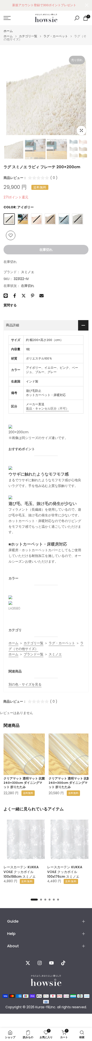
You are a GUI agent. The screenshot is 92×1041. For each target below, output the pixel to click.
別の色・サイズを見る (25, 684)
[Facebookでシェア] (15, 296)
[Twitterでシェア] (23, 296)
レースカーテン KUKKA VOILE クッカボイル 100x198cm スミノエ (21, 872)
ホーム (8, 31)
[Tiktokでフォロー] (63, 963)
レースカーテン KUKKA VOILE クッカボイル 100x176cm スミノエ (64, 872)
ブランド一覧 (33, 654)
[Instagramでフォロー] (39, 963)
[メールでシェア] (41, 296)
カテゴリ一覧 (28, 36)
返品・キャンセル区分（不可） (47, 408)
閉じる (86, 5)
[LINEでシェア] (6, 296)
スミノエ (27, 272)
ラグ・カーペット (55, 36)
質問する (10, 305)
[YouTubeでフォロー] (51, 963)
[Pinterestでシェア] (32, 296)
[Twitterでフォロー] (28, 963)
